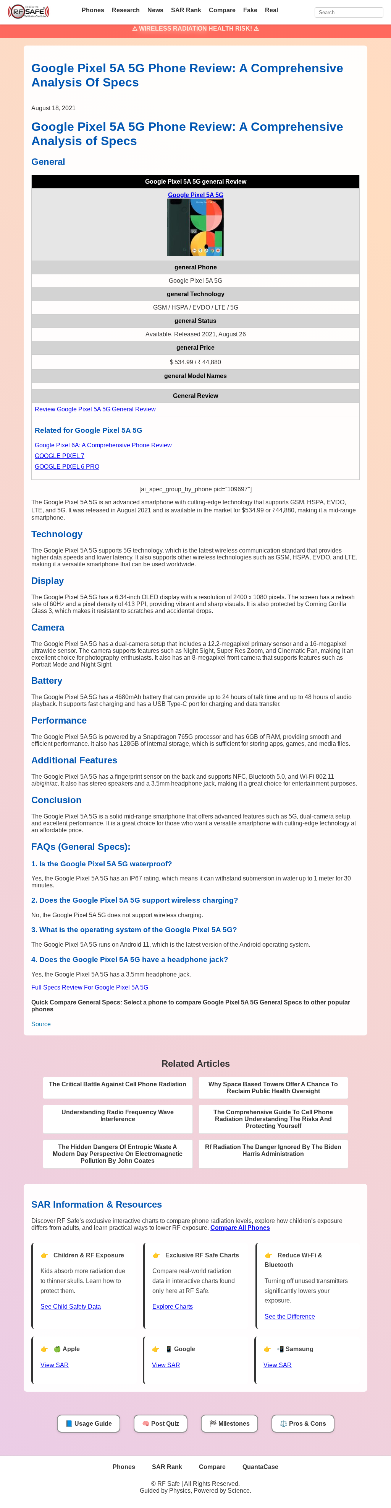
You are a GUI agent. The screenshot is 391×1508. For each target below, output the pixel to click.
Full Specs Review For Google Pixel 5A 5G (89, 987)
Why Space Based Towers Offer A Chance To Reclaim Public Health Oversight (273, 1087)
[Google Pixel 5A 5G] (195, 254)
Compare (222, 10)
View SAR (54, 1365)
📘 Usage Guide (88, 1423)
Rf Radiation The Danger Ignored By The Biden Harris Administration (273, 1150)
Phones (93, 10)
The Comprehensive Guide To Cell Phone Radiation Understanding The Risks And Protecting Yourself (273, 1119)
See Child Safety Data (70, 1306)
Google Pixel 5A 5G (195, 195)
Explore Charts (172, 1306)
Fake (250, 10)
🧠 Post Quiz (160, 1423)
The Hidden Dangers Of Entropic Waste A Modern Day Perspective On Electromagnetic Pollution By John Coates (118, 1154)
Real (271, 10)
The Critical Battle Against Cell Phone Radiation (117, 1084)
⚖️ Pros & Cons (303, 1423)
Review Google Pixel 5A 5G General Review (95, 409)
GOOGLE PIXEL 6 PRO (67, 466)
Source (41, 1024)
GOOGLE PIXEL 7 (59, 456)
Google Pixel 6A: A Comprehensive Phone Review (103, 445)
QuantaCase (260, 1467)
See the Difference (290, 1316)
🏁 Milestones (229, 1423)
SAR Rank (186, 10)
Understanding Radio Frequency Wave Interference (117, 1115)
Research (126, 10)
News (155, 10)
